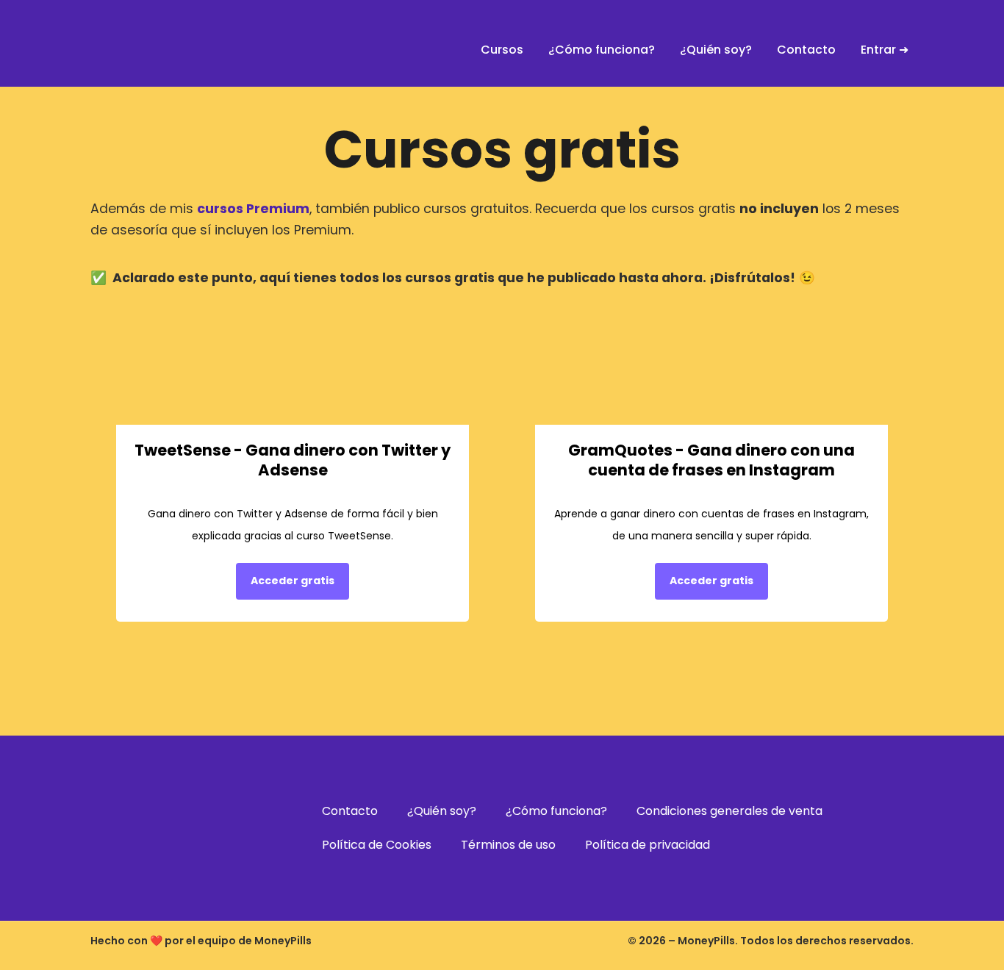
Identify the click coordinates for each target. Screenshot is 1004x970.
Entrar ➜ (884, 49)
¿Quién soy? (716, 49)
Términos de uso (508, 844)
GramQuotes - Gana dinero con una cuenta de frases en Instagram (711, 460)
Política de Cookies (376, 844)
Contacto (806, 49)
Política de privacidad (647, 844)
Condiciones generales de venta (729, 810)
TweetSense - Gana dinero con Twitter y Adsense (293, 460)
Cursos (502, 49)
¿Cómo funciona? (601, 49)
